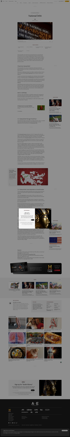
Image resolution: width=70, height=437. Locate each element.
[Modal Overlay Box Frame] (35, 218)
